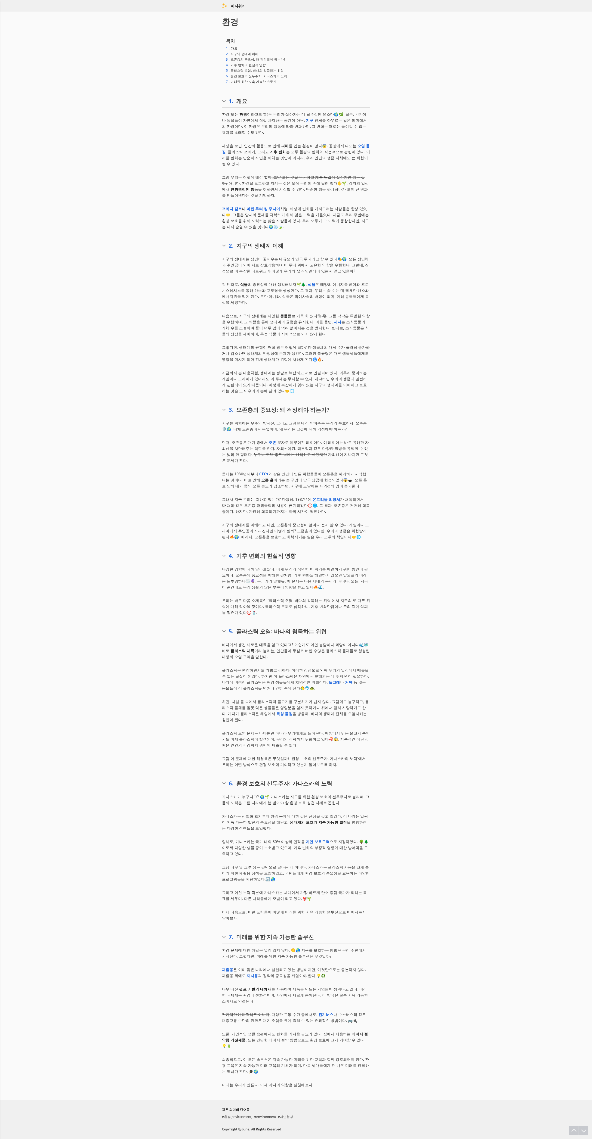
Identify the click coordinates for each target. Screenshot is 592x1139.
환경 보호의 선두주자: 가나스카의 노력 (256, 76)
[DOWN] (583, 1130)
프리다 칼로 (232, 208)
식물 (311, 284)
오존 (272, 442)
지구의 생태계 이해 (242, 54)
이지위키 (238, 5)
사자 (338, 321)
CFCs (263, 473)
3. (231, 409)
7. (231, 936)
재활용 (227, 969)
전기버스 (326, 1014)
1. (231, 101)
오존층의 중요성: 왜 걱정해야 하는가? (255, 59)
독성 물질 (284, 713)
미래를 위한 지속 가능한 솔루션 (251, 81)
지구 (310, 120)
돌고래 (334, 682)
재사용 (252, 975)
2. (231, 245)
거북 (349, 682)
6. (231, 783)
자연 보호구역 (318, 841)
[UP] (574, 1130)
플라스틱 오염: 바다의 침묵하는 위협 (255, 70)
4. (231, 555)
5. (231, 631)
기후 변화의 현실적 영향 (246, 65)
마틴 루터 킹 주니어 (263, 208)
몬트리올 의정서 (326, 499)
